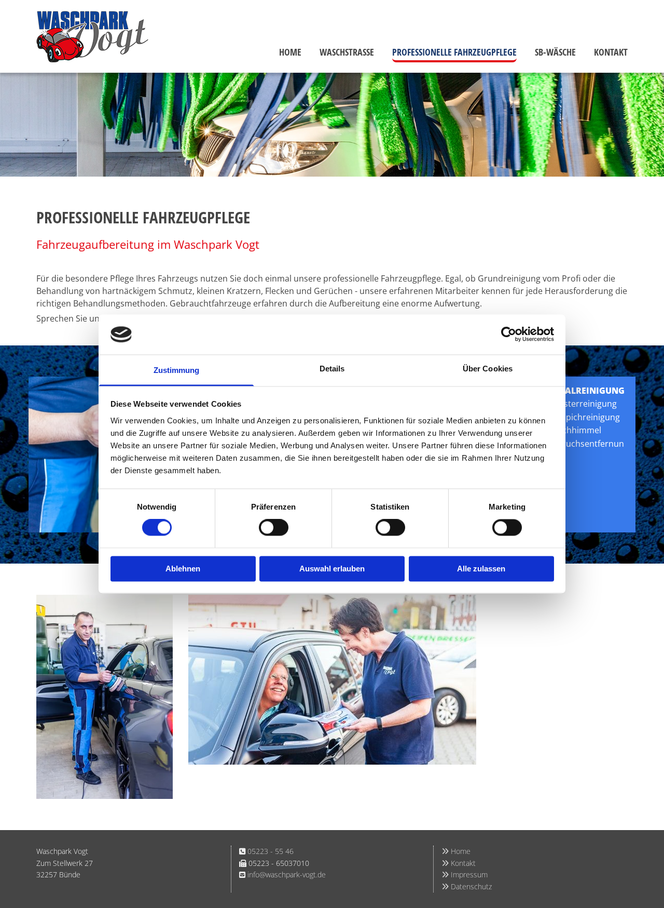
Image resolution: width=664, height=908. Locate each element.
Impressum (464, 874)
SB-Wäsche (555, 52)
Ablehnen (182, 568)
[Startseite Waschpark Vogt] (104, 36)
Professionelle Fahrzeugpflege (454, 52)
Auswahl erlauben (332, 568)
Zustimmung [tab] (177, 370)
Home (290, 52)
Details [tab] (332, 368)
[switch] (273, 527)
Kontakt (611, 52)
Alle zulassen (481, 568)
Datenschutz (466, 886)
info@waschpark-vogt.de (286, 874)
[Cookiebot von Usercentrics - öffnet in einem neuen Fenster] (508, 334)
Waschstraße (347, 52)
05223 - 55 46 (270, 851)
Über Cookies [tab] (488, 368)
